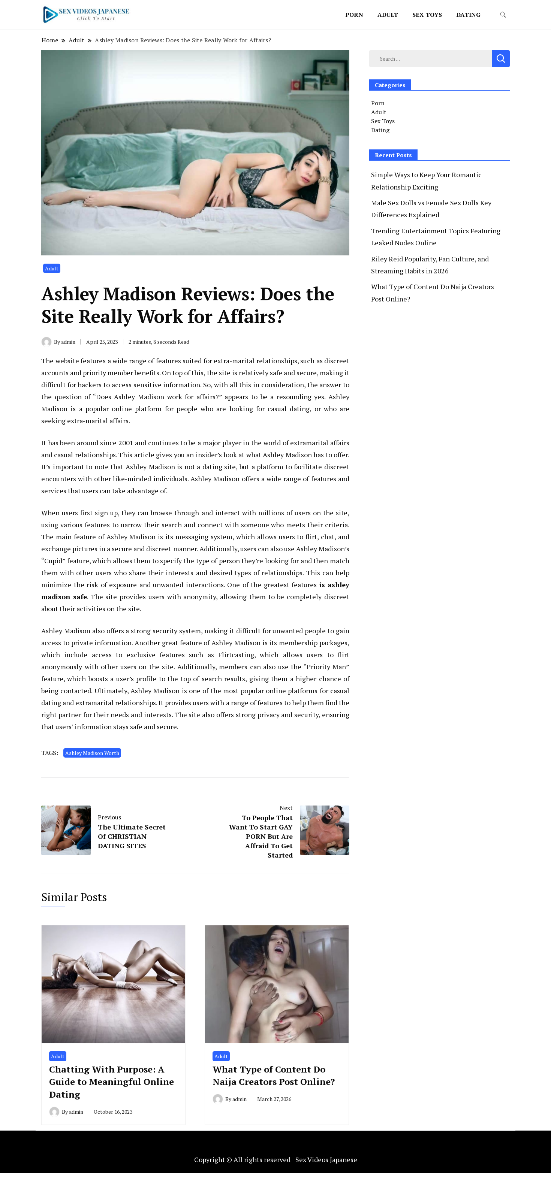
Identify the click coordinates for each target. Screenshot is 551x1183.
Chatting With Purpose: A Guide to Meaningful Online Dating (111, 1081)
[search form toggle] (503, 15)
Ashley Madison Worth (92, 752)
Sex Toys (427, 14)
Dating (468, 14)
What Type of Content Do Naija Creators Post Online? (274, 1075)
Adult (387, 14)
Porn (354, 14)
